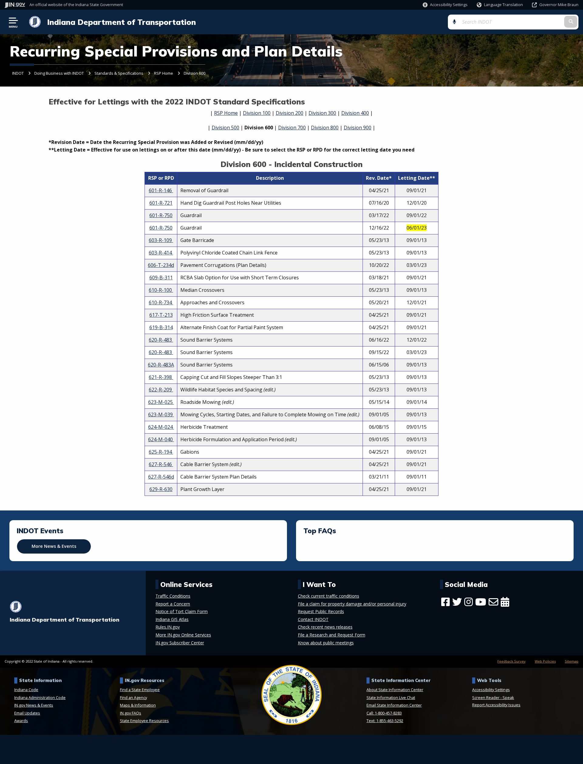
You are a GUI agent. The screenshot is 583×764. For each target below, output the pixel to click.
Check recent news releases (325, 627)
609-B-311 (161, 277)
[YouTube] (480, 602)
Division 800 (325, 127)
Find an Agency (133, 697)
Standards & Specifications (118, 73)
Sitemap (571, 661)
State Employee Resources (144, 720)
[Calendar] (505, 602)
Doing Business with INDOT (59, 73)
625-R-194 (161, 452)
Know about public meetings (326, 642)
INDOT (18, 73)
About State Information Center (395, 689)
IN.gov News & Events (33, 705)
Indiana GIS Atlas (172, 619)
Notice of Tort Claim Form (181, 611)
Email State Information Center (394, 705)
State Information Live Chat (391, 697)
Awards (21, 720)
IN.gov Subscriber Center (179, 642)
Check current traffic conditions (328, 596)
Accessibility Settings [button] (491, 689)
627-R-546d (161, 476)
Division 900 (357, 127)
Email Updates (27, 713)
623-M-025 (161, 402)
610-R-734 (161, 302)
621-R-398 (161, 377)
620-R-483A (161, 364)
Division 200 (289, 113)
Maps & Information (138, 705)
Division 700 (292, 127)
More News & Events (54, 546)
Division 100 (257, 113)
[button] (445, 5)
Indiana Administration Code (40, 697)
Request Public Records (321, 611)
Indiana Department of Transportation (121, 22)
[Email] (493, 602)
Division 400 (355, 113)
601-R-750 (160, 215)
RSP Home (163, 73)
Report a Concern (172, 604)
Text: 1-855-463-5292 (385, 720)
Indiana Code (26, 689)
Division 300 (322, 113)
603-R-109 (161, 240)
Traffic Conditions (172, 596)
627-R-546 (161, 464)
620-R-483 (161, 339)
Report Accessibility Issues (496, 704)
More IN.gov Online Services (183, 635)
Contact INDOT (313, 619)
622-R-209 (161, 389)
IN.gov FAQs (130, 713)
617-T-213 (161, 315)
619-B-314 (161, 327)
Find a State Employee (140, 689)
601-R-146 (161, 190)
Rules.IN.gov (167, 627)
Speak (508, 697)
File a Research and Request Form (331, 635)
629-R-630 (160, 489)
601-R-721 (160, 203)
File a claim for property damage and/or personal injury (352, 604)
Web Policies (545, 661)
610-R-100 (161, 290)
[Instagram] (468, 602)
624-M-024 (161, 427)
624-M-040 (161, 439)
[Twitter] (457, 602)
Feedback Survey (511, 661)
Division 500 (225, 127)
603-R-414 (161, 252)
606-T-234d (161, 265)
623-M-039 (161, 414)
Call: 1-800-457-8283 (384, 713)
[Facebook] (445, 602)
